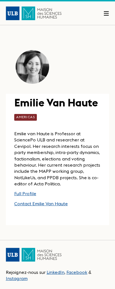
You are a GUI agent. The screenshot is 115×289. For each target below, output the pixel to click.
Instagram (17, 278)
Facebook (76, 272)
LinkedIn (55, 272)
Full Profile (25, 193)
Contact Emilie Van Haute (41, 203)
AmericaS (25, 117)
